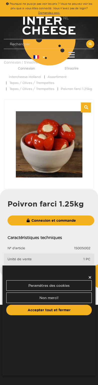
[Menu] (71, 54)
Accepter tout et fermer (49, 310)
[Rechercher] (90, 44)
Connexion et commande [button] (53, 220)
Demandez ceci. (49, 12)
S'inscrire (72, 68)
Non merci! (49, 298)
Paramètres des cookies (49, 286)
